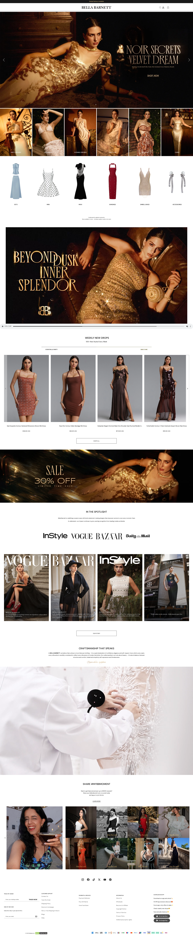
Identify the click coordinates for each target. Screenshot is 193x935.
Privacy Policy (120, 916)
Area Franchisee (83, 905)
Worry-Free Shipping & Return (50, 911)
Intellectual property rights (124, 920)
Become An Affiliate (122, 905)
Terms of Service (121, 912)
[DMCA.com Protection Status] (41, 933)
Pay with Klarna (83, 902)
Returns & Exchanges (47, 907)
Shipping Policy (45, 903)
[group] (26, 393)
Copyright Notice (121, 909)
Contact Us (44, 896)
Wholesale (119, 902)
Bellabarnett (32, 933)
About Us (119, 898)
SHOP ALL (96, 441)
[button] (160, 7)
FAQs (43, 918)
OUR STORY (96, 633)
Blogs (43, 914)
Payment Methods (84, 898)
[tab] (95, 104)
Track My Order (46, 900)
